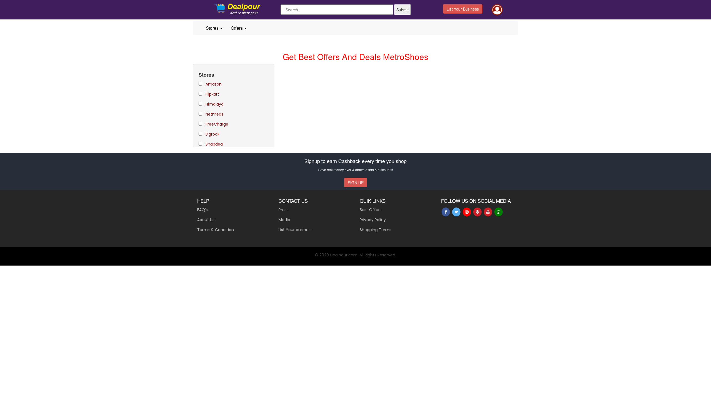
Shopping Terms (375, 229)
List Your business (295, 229)
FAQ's (202, 209)
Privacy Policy (373, 219)
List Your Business (463, 9)
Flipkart (212, 94)
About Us (205, 219)
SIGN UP (356, 182)
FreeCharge (217, 124)
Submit (402, 9)
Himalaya (215, 104)
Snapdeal (215, 144)
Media (284, 219)
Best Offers (371, 209)
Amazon (214, 84)
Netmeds (214, 114)
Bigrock (212, 134)
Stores (213, 28)
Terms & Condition (215, 229)
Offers (237, 28)
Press (284, 209)
